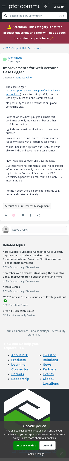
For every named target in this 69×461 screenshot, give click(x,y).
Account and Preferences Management (27, 206)
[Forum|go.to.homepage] (22, 6)
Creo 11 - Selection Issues (18, 311)
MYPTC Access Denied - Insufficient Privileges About (34, 297)
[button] (4, 7)
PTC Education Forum (15, 305)
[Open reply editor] (34, 229)
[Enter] (6, 15)
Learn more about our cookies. (38, 438)
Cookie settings (40, 331)
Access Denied (11, 286)
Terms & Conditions (16, 331)
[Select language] (45, 6)
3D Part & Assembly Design (19, 315)
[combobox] (34, 15)
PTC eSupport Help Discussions (23, 48)
